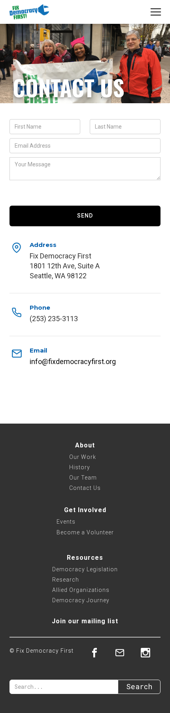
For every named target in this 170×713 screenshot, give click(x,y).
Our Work (82, 457)
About (85, 445)
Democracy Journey (81, 600)
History (79, 467)
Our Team (83, 477)
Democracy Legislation (85, 569)
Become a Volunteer (85, 532)
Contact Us (85, 488)
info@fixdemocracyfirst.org (73, 361)
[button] (158, 12)
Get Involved (85, 510)
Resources (85, 557)
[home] (29, 12)
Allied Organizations (81, 590)
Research (65, 579)
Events (66, 521)
